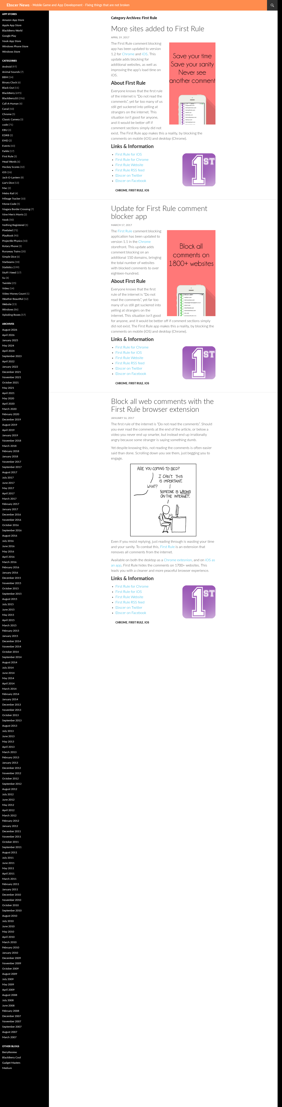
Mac (4, 188)
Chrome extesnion (178, 560)
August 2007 (9, 1032)
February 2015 (10, 630)
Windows (7, 309)
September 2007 (12, 1026)
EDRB (5, 135)
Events (6, 146)
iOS (145, 54)
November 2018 (11, 440)
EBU (4, 130)
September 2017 (12, 467)
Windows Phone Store (15, 46)
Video (5, 288)
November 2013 (11, 710)
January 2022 (10, 366)
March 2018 (9, 446)
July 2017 (8, 477)
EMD (5, 140)
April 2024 (8, 351)
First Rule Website (129, 165)
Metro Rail (8, 193)
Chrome (128, 54)
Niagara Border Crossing (16, 209)
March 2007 (9, 1037)
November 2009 (11, 963)
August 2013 (9, 725)
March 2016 (9, 562)
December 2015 (11, 578)
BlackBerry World (12, 30)
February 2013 (10, 757)
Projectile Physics (12, 241)
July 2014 (8, 667)
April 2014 (8, 683)
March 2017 (9, 498)
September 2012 (12, 784)
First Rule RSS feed (130, 170)
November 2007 (11, 1021)
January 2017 (10, 509)
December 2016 (11, 514)
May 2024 (8, 345)
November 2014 (11, 646)
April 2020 (8, 403)
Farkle (5, 151)
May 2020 (8, 398)
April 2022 (8, 361)
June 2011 (8, 863)
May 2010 (8, 931)
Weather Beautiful (12, 299)
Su (3, 278)
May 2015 (8, 615)
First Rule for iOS (128, 154)
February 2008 (10, 1011)
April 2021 (8, 393)
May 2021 (8, 388)
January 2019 (10, 435)
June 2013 (8, 736)
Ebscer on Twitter (128, 175)
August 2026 (9, 329)
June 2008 (8, 1005)
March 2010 (9, 942)
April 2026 (8, 335)
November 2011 (11, 836)
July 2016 (8, 541)
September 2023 (12, 356)
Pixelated (7, 230)
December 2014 (11, 641)
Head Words (9, 161)
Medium (7, 1068)
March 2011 (9, 879)
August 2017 (9, 472)
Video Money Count (14, 293)
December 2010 (11, 894)
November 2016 (11, 520)
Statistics (7, 267)
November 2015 (11, 583)
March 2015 (9, 625)
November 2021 (11, 377)
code (5, 124)
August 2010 (9, 916)
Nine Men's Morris (12, 214)
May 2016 (8, 551)
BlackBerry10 (10, 98)
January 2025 (10, 340)
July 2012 (8, 794)
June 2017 (8, 483)
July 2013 (8, 731)
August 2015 (9, 599)
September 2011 (12, 847)
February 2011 (10, 884)
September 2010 (12, 910)
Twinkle (6, 283)
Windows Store (11, 51)
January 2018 (10, 456)
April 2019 (8, 430)
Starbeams (8, 262)
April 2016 (8, 556)
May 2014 (8, 678)
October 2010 (10, 905)
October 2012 (10, 778)
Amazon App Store (13, 20)
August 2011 (9, 852)
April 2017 (8, 493)
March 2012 (9, 815)
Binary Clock (9, 82)
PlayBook (7, 235)
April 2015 (8, 620)
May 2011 (8, 868)
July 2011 (8, 857)
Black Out (8, 87)
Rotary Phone (10, 246)
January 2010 (10, 952)
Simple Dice (9, 256)
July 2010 (8, 921)
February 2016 (10, 567)
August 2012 (9, 789)
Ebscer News (18, 5)
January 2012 (10, 826)
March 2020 (9, 409)
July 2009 (8, 979)
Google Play (9, 36)
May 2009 (8, 984)
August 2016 (9, 535)
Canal (5, 109)
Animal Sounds (11, 72)
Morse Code (9, 204)
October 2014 (10, 652)
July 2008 (8, 1000)
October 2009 (10, 968)
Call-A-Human (10, 103)
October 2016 (10, 525)
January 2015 (10, 636)
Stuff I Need (9, 272)
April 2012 (8, 810)
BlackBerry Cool (11, 1057)
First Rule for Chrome (131, 159)
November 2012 (11, 773)
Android (7, 66)
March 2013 (9, 752)
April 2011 (8, 873)
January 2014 (10, 699)
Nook (5, 219)
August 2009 (9, 974)
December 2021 (11, 372)
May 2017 (8, 488)
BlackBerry (8, 93)
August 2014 (9, 662)
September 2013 (12, 720)
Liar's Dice (8, 182)
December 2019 (11, 419)
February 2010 (10, 947)
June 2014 (8, 673)
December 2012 (11, 768)
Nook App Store (11, 41)
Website (6, 304)
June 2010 (8, 926)
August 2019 (9, 424)
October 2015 (10, 588)
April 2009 (8, 989)
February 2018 (10, 451)
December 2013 (11, 704)
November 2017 (11, 461)
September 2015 (12, 593)
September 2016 (12, 530)
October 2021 (10, 382)
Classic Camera (11, 119)
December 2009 (11, 958)
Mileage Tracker (11, 198)
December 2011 (11, 831)
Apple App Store (11, 25)
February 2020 (10, 414)
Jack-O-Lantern (11, 177)
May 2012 (8, 805)
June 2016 (8, 546)
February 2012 (10, 820)
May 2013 (8, 741)
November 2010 (11, 900)
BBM (5, 77)
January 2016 (10, 572)
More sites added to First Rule (157, 29)
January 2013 (10, 762)
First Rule (136, 190)
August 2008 (9, 995)
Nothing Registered (13, 225)
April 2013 (8, 747)
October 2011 (10, 842)
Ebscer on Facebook (130, 181)
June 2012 (8, 799)
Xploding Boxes (11, 314)
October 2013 (10, 715)
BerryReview (9, 1052)
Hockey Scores (10, 167)
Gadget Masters (11, 1062)
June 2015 (8, 609)
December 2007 (11, 1016)
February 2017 (10, 504)
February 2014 (10, 694)
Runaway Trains (11, 251)
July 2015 (8, 604)
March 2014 (9, 688)
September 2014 (12, 657)
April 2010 (8, 937)
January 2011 (10, 889)
